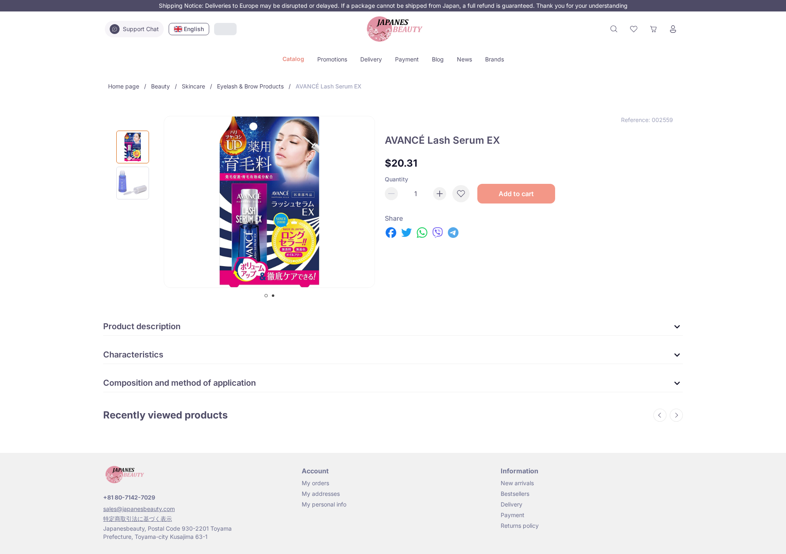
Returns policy (520, 525)
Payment (407, 59)
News (464, 59)
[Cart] (653, 29)
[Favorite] (634, 29)
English (194, 28)
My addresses (321, 493)
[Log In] (673, 29)
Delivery (371, 59)
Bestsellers (515, 493)
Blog (438, 59)
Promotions (332, 59)
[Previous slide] (659, 415)
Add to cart (516, 194)
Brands (494, 59)
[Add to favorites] (461, 193)
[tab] (266, 295)
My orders (315, 482)
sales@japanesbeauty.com (139, 508)
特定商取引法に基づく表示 (137, 518)
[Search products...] (614, 29)
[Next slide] (676, 415)
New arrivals (517, 482)
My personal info (324, 504)
